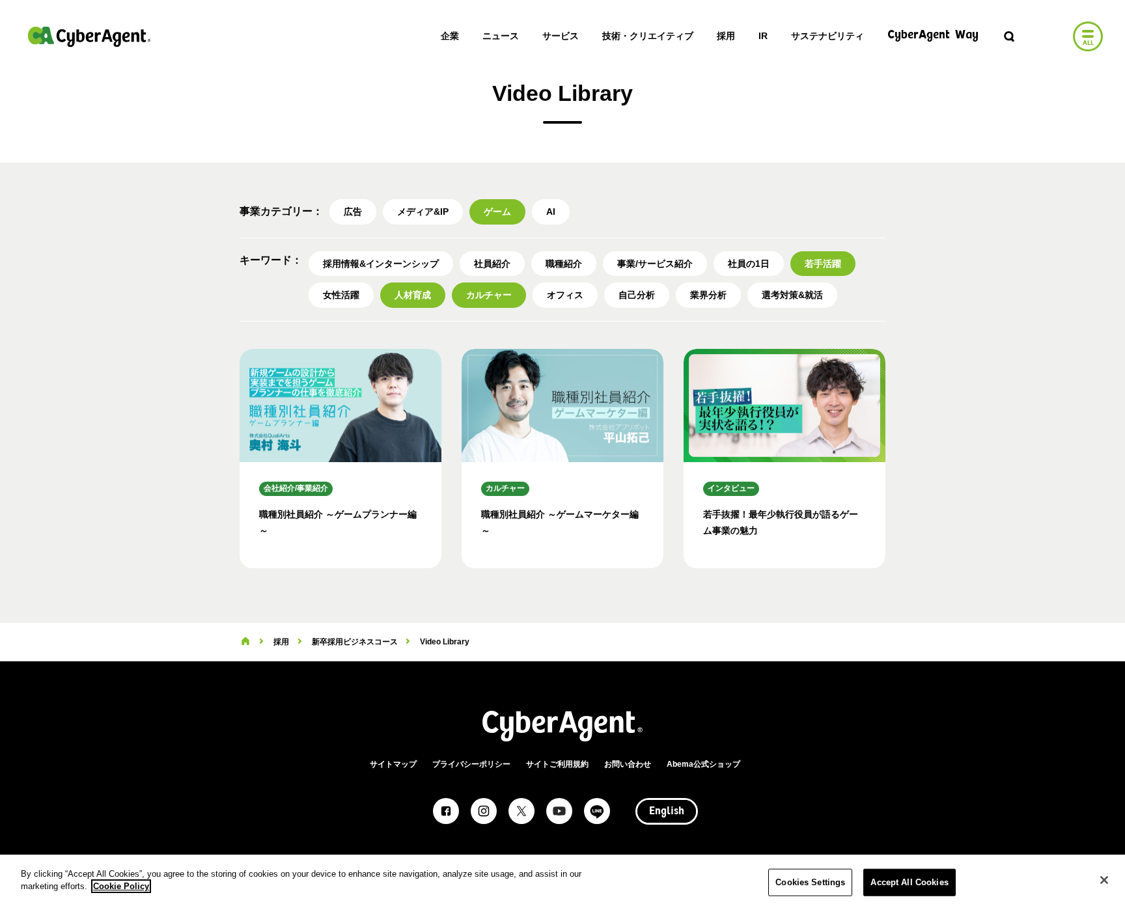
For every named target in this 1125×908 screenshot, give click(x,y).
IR (763, 36)
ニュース (500, 36)
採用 (726, 36)
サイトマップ (393, 764)
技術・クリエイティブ (647, 36)
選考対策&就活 (792, 295)
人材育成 (413, 295)
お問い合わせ (627, 764)
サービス (560, 36)
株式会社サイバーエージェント (89, 36)
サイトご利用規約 (557, 764)
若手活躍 (823, 263)
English (666, 812)
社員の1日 (749, 263)
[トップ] (245, 641)
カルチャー (489, 295)
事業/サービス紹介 (655, 263)
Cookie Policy (121, 886)
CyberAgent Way (933, 35)
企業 (450, 36)
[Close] (1104, 880)
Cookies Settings (810, 882)
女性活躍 (341, 295)
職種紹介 (564, 263)
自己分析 (636, 295)
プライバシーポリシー (471, 764)
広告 (353, 211)
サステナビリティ (827, 36)
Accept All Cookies (909, 882)
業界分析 (708, 295)
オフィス (565, 295)
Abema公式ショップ (703, 764)
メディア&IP (423, 211)
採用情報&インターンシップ (381, 263)
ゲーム (497, 211)
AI (550, 211)
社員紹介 (492, 263)
